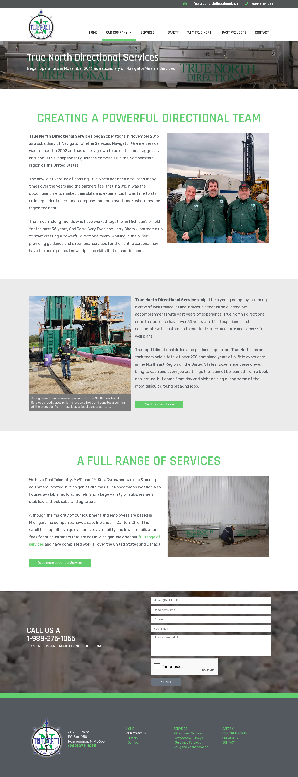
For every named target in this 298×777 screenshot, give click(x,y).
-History (132, 738)
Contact (262, 32)
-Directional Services (188, 733)
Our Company (116, 32)
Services (147, 32)
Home (93, 32)
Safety (173, 32)
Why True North (200, 32)
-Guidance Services (187, 743)
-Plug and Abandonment (190, 747)
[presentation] (129, 32)
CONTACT (229, 743)
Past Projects (234, 32)
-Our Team (133, 743)
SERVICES (180, 729)
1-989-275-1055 (51, 639)
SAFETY (228, 729)
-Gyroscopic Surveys (188, 738)
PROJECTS (230, 738)
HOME (130, 729)
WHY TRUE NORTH (234, 733)
